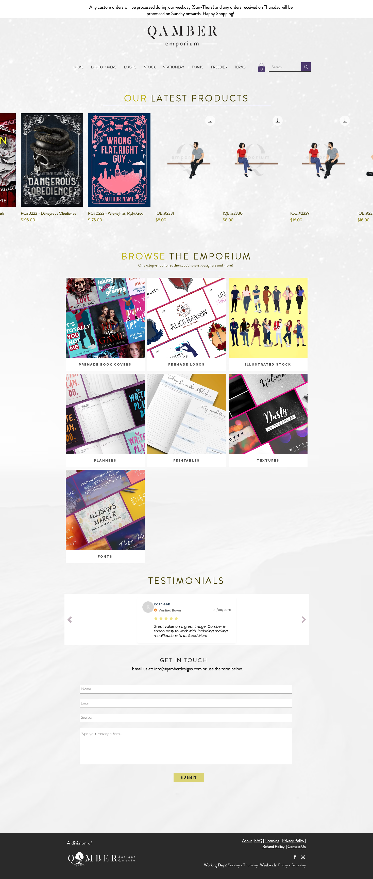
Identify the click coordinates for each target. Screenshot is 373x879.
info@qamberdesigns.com (178, 668)
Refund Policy (273, 846)
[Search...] (306, 66)
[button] (149, 67)
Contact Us (296, 846)
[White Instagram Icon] (303, 857)
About (247, 840)
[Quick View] (52, 160)
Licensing (272, 840)
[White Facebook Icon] (295, 857)
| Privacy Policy (293, 840)
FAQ (258, 840)
